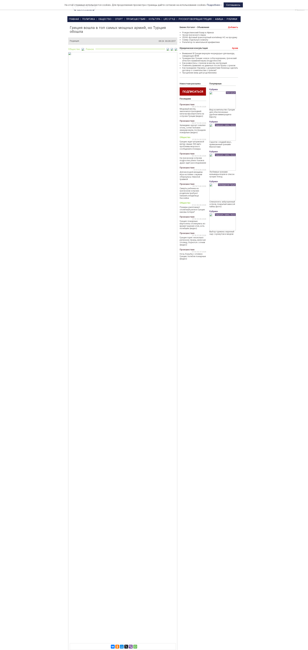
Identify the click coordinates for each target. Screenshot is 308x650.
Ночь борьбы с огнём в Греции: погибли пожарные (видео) (193, 256)
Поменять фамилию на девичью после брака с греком (208, 65)
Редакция (74, 41)
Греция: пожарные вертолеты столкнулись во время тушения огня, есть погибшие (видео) (192, 225)
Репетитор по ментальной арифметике (201, 42)
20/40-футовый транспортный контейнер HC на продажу (209, 37)
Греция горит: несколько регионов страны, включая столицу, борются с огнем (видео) (193, 241)
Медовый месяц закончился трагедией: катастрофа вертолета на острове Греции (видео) (192, 112)
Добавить (233, 27)
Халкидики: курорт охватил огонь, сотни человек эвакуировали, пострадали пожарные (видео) (193, 129)
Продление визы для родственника (199, 72)
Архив (235, 48)
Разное (90, 49)
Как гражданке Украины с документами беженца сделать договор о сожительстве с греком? (210, 69)
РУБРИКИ (232, 19)
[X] (126, 647)
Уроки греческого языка (194, 35)
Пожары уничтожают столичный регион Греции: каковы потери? (192, 209)
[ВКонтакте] (113, 647)
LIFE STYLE (169, 19)
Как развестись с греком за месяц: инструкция (204, 63)
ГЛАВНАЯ (74, 19)
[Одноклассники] (117, 647)
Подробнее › (214, 5)
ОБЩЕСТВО (104, 19)
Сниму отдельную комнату (195, 40)
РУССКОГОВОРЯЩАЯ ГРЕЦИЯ (195, 19)
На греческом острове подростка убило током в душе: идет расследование (193, 160)
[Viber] (131, 647)
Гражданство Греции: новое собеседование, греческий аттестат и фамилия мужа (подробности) (209, 59)
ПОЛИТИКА (88, 19)
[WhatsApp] (135, 647)
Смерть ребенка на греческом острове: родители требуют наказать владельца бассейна (189, 193)
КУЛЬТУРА (154, 19)
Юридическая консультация (194, 48)
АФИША (219, 19)
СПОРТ (119, 19)
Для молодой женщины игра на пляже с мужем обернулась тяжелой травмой (191, 175)
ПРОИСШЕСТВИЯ (135, 19)
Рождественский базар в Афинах (198, 32)
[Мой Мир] (122, 647)
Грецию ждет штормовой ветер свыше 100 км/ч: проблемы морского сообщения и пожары (192, 145)
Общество (74, 49)
